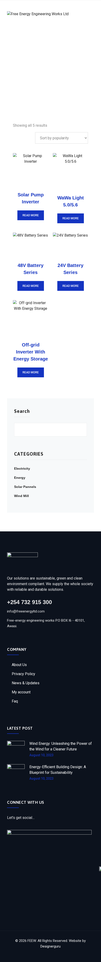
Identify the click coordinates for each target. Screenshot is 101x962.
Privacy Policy (23, 674)
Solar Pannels (25, 487)
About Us (19, 665)
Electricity (22, 468)
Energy (19, 477)
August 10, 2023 (41, 755)
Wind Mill (21, 496)
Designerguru (50, 946)
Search (22, 411)
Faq (15, 701)
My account (21, 692)
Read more (31, 215)
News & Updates (25, 683)
